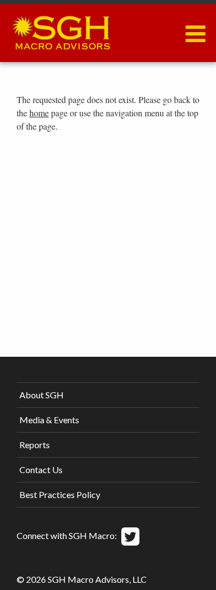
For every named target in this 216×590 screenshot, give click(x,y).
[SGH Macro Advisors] (61, 30)
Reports (34, 444)
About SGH (41, 394)
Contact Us (41, 469)
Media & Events (49, 419)
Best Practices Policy (59, 494)
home (39, 113)
